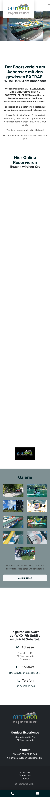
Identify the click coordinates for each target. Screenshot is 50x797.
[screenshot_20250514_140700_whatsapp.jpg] (25, 453)
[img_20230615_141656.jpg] (13, 537)
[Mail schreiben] (37, 793)
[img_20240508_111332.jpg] (13, 490)
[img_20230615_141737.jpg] (13, 522)
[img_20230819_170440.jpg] (25, 553)
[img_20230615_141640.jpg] (37, 537)
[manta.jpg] (37, 506)
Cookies (25, 778)
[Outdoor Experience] (25, 717)
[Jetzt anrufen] (12, 793)
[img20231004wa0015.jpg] (37, 490)
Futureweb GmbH (26, 784)
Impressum (25, 772)
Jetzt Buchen (25, 578)
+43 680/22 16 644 (25, 686)
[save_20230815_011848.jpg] (13, 506)
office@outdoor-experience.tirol (25, 672)
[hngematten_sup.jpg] (37, 522)
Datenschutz (25, 775)
